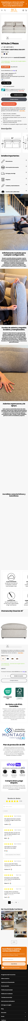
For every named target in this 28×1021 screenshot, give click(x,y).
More (14, 942)
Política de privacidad (6, 990)
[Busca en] (5, 10)
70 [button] (16, 902)
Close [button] (14, 1013)
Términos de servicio (6, 997)
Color (5, 52)
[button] (18, 902)
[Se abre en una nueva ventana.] (10, 824)
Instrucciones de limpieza (8, 1001)
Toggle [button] (26, 128)
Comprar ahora (14, 99)
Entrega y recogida (6, 1005)
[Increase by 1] (8, 95)
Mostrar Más (7, 821)
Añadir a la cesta (18, 95)
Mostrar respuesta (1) (9, 854)
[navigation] (10, 37)
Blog (2, 1009)
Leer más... (22, 110)
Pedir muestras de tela (9, 104)
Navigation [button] (2, 10)
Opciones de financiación (8, 982)
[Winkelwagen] (26, 10)
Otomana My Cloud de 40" (12, 611)
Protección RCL (5, 986)
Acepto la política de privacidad (12, 967)
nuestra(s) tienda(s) (19, 57)
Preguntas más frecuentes (8, 974)
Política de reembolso (7, 993)
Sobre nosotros (5, 978)
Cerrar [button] (26, 4)
